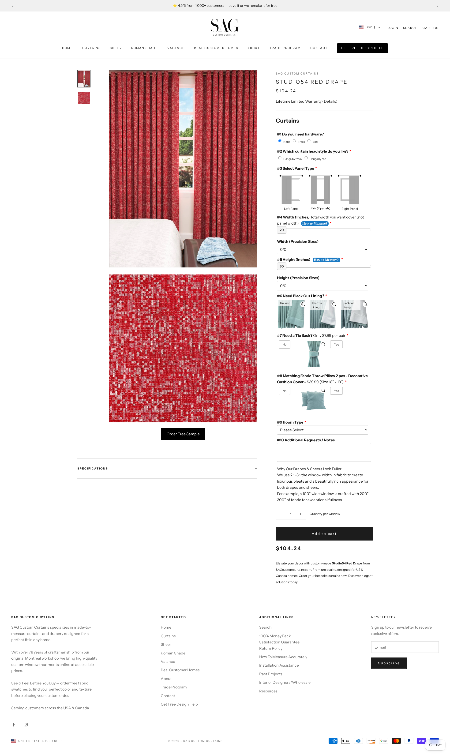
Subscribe (389, 663)
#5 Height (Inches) (293, 259)
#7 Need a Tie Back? (311, 335)
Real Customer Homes (216, 48)
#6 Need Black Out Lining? (300, 295)
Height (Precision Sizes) (298, 277)
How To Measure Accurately (283, 656)
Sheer (116, 48)
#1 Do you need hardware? (300, 134)
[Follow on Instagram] (25, 724)
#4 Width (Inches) (320, 220)
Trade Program (285, 48)
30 (282, 266)
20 (282, 230)
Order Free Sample (183, 434)
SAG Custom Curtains (297, 73)
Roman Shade (144, 48)
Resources (268, 691)
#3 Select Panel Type (295, 168)
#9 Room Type (290, 422)
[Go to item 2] (83, 97)
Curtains (91, 48)
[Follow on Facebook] (13, 724)
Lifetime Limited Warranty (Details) (307, 101)
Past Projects (270, 674)
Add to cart (324, 533)
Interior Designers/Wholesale (285, 682)
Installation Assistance (279, 665)
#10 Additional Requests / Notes (306, 440)
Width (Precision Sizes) (298, 241)
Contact (319, 48)
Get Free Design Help (362, 48)
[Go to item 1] (83, 78)
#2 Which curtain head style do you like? (312, 151)
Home (67, 48)
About (254, 48)
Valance (176, 48)
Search (265, 627)
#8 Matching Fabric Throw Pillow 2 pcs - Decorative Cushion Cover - (322, 378)
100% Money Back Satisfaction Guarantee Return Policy (279, 642)
